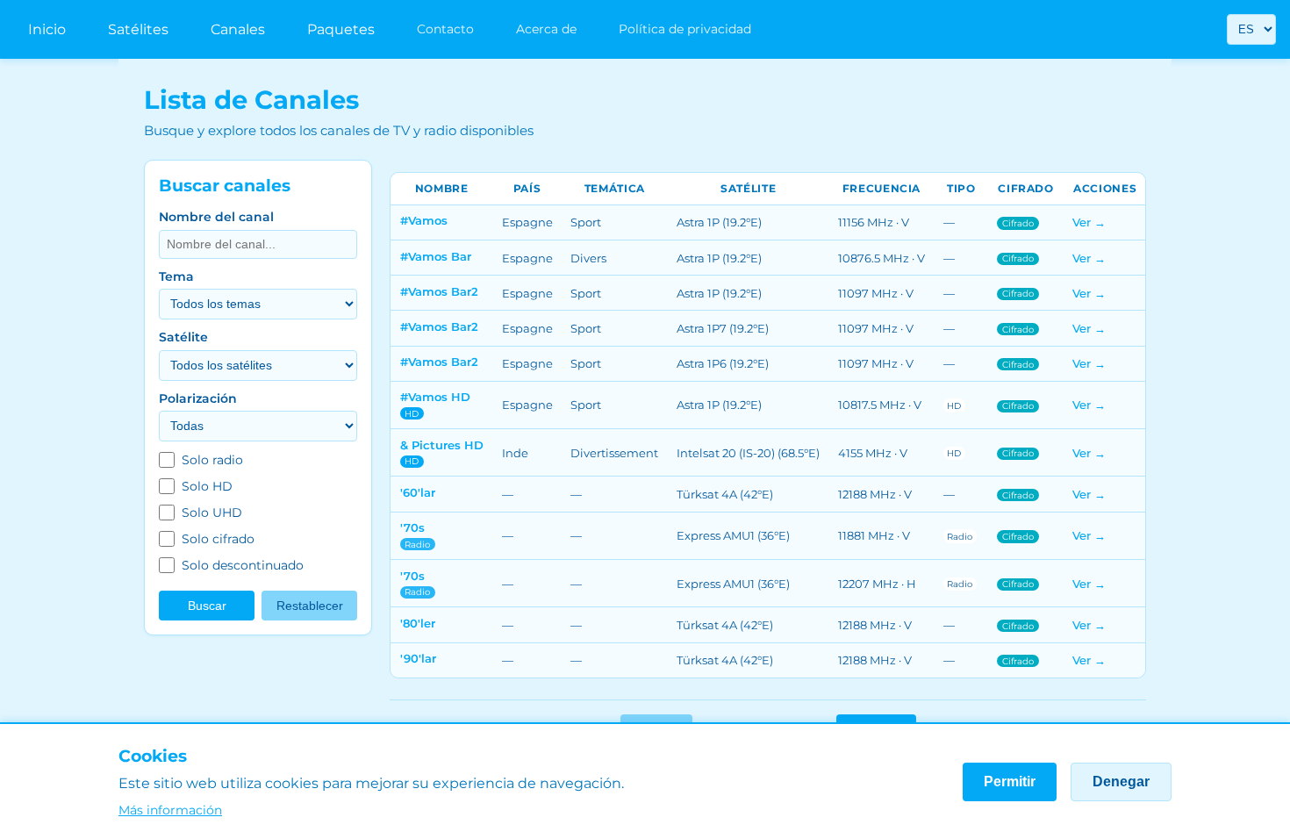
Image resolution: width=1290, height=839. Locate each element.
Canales (238, 29)
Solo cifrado (218, 539)
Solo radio (212, 460)
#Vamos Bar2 (439, 291)
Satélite (183, 337)
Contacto (445, 29)
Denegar (1121, 781)
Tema (176, 276)
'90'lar (418, 658)
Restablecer (309, 606)
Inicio (47, 29)
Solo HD (207, 486)
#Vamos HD (435, 397)
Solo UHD (212, 513)
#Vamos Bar (435, 256)
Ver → (1089, 222)
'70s (412, 527)
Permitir (1010, 781)
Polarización (198, 398)
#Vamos (424, 220)
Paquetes (341, 29)
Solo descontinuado (243, 565)
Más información (170, 810)
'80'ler (417, 623)
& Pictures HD (442, 445)
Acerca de (546, 29)
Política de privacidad (685, 29)
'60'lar (417, 492)
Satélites (138, 29)
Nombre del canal (216, 217)
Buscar (207, 606)
